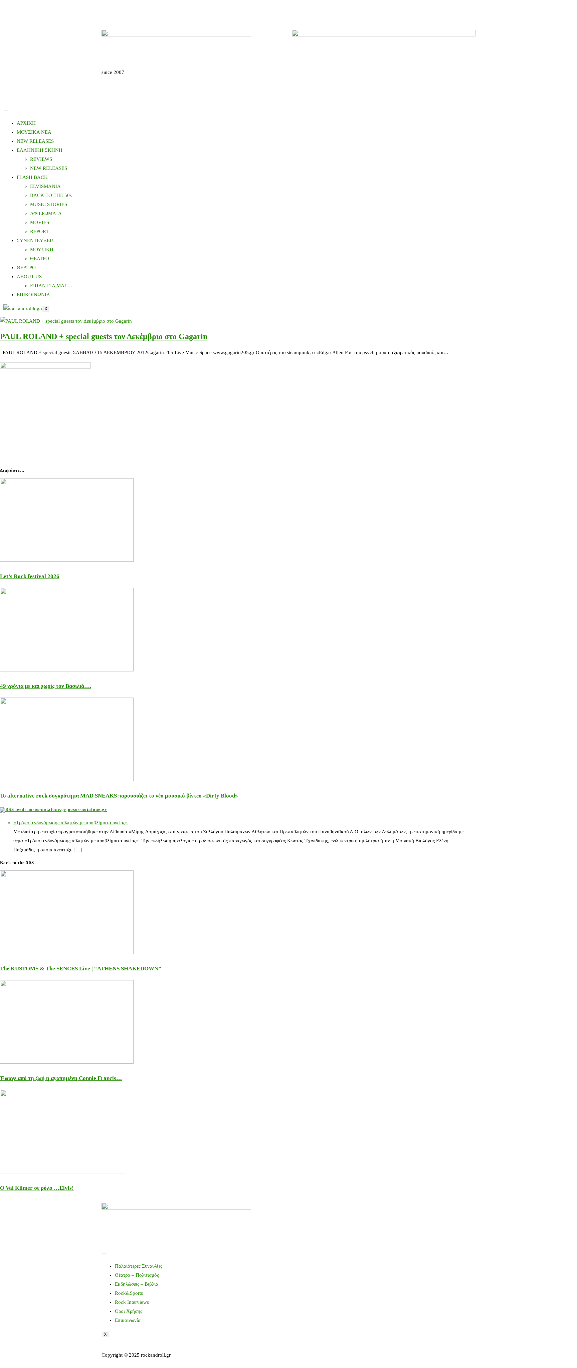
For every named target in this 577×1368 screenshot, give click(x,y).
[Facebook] (110, 11)
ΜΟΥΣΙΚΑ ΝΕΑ (34, 132)
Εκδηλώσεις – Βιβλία (136, 1284)
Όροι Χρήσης (128, 1311)
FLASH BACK (32, 177)
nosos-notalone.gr (87, 809)
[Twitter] (128, 11)
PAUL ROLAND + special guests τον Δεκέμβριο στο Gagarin (103, 336)
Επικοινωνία (128, 1320)
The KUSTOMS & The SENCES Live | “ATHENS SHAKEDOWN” (80, 968)
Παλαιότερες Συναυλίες (138, 1266)
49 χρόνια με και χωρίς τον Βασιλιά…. (45, 686)
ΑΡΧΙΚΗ (26, 123)
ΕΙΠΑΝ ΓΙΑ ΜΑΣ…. (52, 285)
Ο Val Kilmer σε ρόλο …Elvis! (37, 1188)
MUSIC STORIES (48, 204)
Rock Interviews (132, 1302)
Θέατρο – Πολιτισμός (137, 1275)
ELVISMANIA (45, 186)
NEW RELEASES (35, 141)
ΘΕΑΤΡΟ (39, 258)
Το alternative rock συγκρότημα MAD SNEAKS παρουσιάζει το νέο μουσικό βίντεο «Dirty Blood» (119, 796)
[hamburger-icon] (5, 110)
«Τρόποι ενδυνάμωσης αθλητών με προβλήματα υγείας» (70, 822)
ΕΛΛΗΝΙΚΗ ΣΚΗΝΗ (39, 150)
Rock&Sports (129, 1293)
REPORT (39, 231)
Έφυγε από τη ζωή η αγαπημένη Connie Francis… (61, 1078)
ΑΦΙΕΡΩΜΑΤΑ (46, 213)
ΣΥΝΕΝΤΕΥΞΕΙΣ (35, 240)
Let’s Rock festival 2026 (29, 576)
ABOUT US (29, 276)
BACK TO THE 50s (51, 195)
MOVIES (39, 222)
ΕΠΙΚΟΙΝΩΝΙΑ (33, 294)
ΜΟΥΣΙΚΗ (41, 249)
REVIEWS (41, 159)
